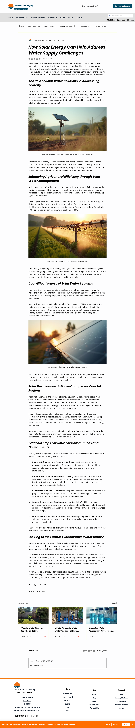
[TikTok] (22, 716)
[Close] (132, 724)
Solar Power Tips (34, 26)
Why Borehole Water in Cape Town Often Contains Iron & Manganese (32, 629)
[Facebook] (31, 716)
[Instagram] (37, 716)
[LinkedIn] (34, 716)
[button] (123, 20)
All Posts (21, 26)
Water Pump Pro (49, 26)
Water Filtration (100, 26)
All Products (67, 693)
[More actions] (105, 40)
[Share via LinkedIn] (40, 585)
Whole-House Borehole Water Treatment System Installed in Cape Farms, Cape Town (67, 629)
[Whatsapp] (28, 716)
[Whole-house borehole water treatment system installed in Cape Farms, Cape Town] (67, 615)
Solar (67, 707)
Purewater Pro (85, 26)
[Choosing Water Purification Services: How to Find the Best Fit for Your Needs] (101, 615)
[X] (16, 716)
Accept (126, 725)
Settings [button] (107, 725)
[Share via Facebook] (29, 585)
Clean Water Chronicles (68, 26)
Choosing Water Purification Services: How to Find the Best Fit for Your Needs (101, 629)
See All (114, 603)
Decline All (116, 725)
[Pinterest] (25, 716)
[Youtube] (19, 716)
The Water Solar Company (24, 689)
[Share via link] (45, 585)
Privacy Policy (73, 725)
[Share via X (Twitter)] (35, 585)
